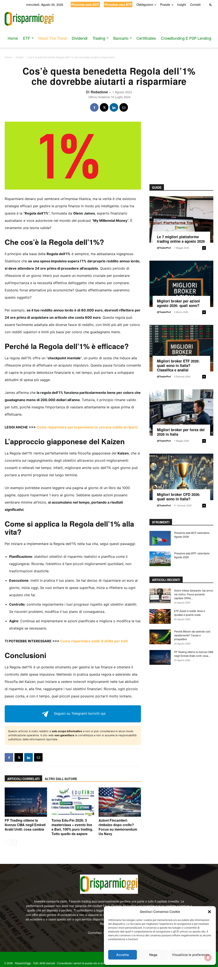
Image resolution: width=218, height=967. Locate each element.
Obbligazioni (144, 4)
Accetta (122, 955)
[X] (104, 107)
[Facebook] (94, 107)
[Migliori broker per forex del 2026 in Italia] (181, 412)
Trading (99, 38)
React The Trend (52, 38)
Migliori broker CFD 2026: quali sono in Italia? (178, 496)
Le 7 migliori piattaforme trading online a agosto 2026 (181, 239)
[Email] (123, 107)
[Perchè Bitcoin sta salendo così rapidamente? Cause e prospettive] (160, 637)
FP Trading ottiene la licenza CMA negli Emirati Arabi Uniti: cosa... (193, 653)
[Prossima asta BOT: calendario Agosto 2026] (160, 538)
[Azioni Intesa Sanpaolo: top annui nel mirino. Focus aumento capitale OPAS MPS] (160, 596)
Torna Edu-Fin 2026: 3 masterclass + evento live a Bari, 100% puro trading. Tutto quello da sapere (72, 827)
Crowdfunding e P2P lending (186, 38)
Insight (181, 4)
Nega (153, 955)
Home (13, 38)
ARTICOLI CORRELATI (23, 779)
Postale (165, 4)
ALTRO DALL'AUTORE (61, 779)
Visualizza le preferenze (190, 955)
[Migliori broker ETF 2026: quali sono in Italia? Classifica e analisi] (181, 348)
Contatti (195, 4)
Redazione (99, 91)
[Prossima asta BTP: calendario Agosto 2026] (160, 558)
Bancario (120, 38)
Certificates (146, 38)
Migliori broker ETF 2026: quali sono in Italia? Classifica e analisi (178, 365)
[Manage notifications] (208, 957)
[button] (209, 912)
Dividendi (79, 38)
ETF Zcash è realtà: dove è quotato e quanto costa (189, 612)
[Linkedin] (114, 107)
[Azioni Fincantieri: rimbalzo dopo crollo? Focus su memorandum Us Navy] (120, 802)
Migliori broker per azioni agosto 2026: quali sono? (178, 303)
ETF (26, 38)
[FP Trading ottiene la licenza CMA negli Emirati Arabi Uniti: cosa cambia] (26, 802)
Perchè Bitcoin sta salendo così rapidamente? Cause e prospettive (192, 635)
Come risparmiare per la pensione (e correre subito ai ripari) (87, 427)
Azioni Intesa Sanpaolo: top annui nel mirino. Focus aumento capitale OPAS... (193, 594)
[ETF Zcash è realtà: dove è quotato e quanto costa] (160, 616)
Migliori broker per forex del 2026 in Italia (181, 432)
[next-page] (14, 842)
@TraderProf (164, 247)
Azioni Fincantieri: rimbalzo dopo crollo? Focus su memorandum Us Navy (118, 827)
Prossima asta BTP (118, 4)
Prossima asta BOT (85, 4)
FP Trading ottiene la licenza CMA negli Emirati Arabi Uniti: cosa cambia (25, 825)
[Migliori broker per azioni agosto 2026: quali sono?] (181, 284)
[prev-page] (7, 842)
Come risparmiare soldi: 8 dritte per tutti (94, 641)
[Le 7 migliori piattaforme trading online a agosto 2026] (181, 219)
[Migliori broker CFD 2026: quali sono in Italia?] (181, 477)
